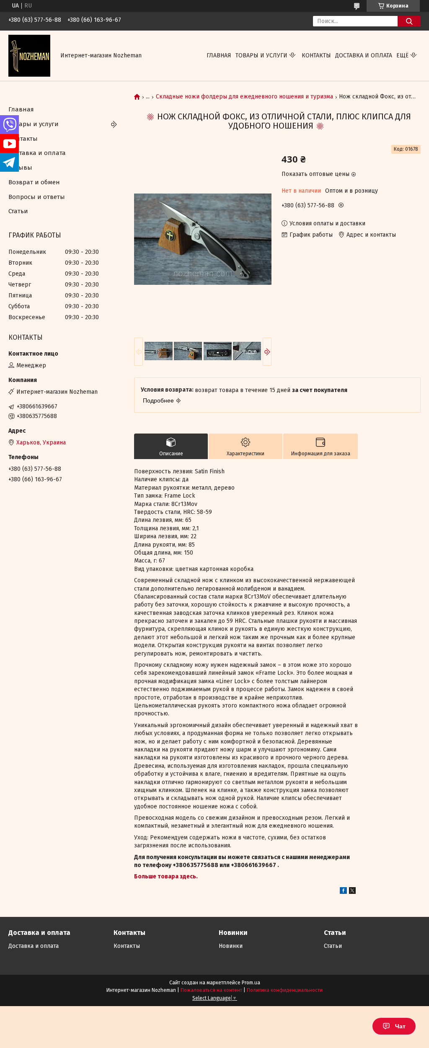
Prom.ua (251, 983)
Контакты (316, 55)
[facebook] (343, 892)
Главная (219, 55)
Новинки (231, 946)
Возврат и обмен (34, 182)
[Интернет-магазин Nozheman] (29, 55)
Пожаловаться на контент (211, 990)
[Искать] (409, 21)
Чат (400, 1026)
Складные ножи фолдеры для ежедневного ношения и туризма (244, 97)
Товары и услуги (261, 55)
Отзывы (20, 167)
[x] (352, 892)
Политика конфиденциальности (285, 990)
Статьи (18, 211)
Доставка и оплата (363, 55)
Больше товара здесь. (166, 876)
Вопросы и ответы (36, 197)
